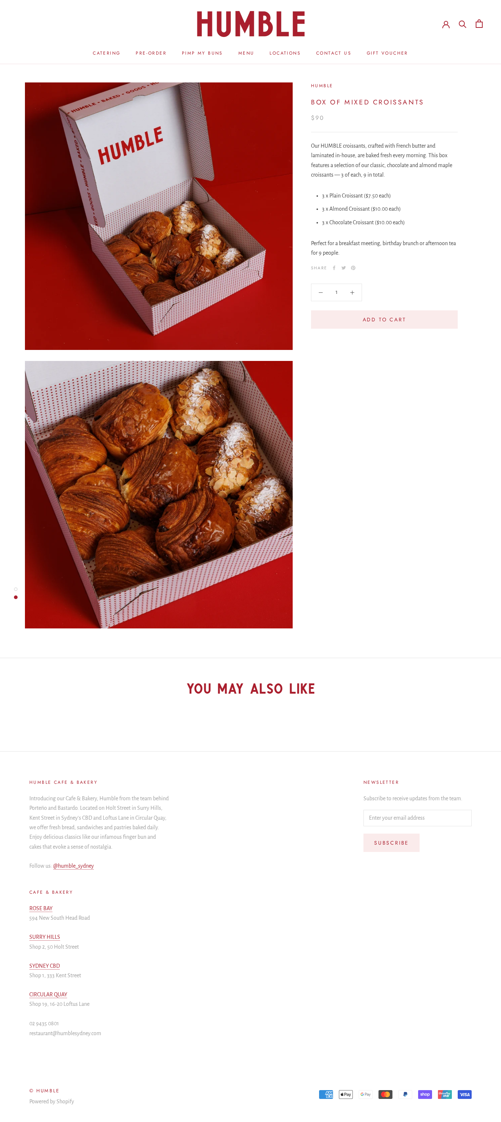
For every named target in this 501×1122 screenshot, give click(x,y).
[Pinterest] (353, 268)
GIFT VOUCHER (387, 53)
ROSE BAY (40, 908)
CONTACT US (333, 53)
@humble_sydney (73, 866)
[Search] (463, 23)
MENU (246, 53)
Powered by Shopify (51, 1101)
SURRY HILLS (44, 937)
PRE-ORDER (151, 53)
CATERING (106, 53)
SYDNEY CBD (44, 966)
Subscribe (391, 842)
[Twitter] (343, 268)
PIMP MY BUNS (202, 53)
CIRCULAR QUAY (48, 994)
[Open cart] (479, 23)
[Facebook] (334, 268)
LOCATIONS (285, 53)
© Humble (44, 1090)
